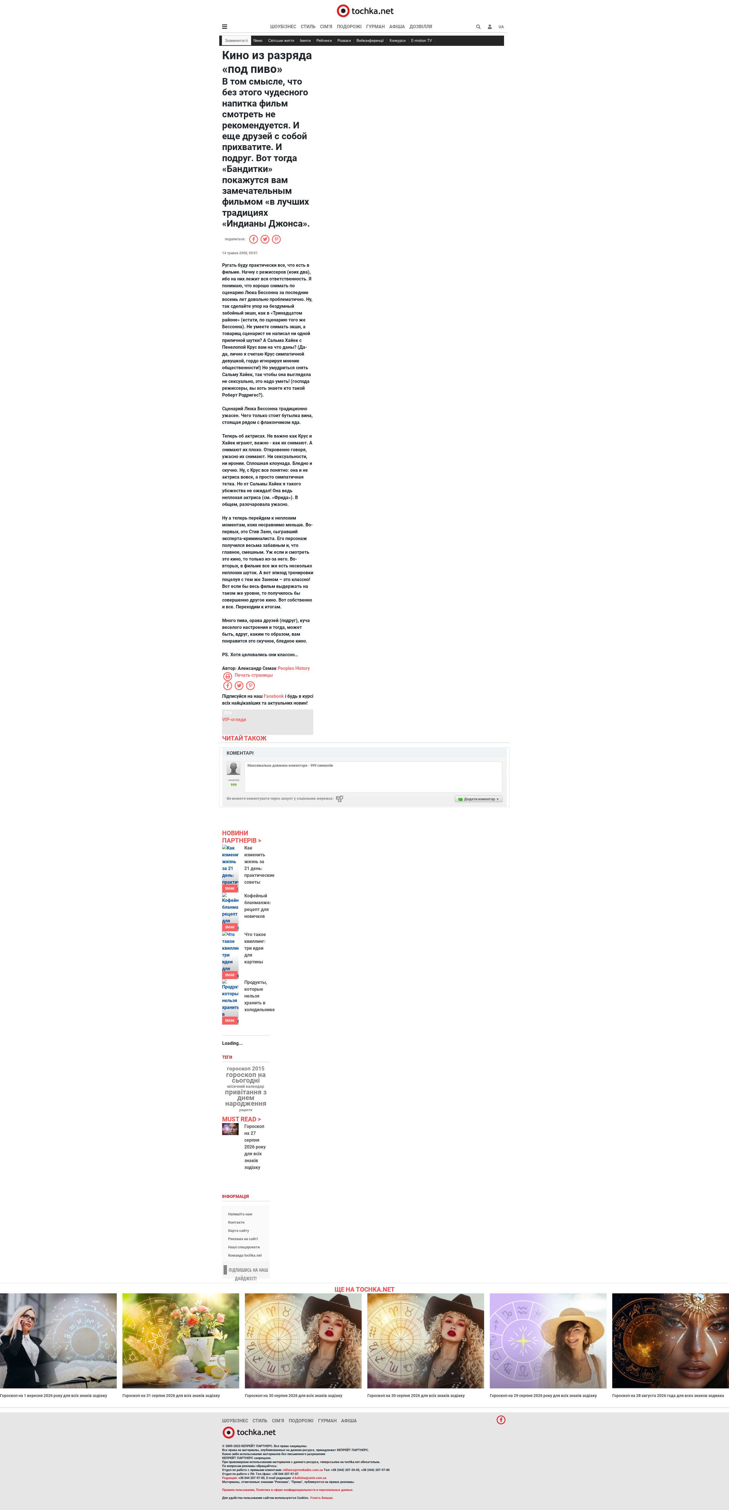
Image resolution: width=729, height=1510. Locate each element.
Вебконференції (370, 40)
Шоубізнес (283, 26)
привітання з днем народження (246, 1097)
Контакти (236, 1222)
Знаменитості (236, 40)
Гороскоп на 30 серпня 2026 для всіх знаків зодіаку (293, 1395)
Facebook (274, 696)
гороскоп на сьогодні (246, 1077)
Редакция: (229, 1478)
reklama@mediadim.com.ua (303, 1470)
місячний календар (245, 1087)
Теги (228, 1057)
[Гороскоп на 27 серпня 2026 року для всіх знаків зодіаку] (230, 1129)
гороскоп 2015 (246, 1068)
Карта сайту (238, 1230)
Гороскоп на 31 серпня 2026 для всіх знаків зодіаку (171, 1395)
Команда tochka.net (245, 1255)
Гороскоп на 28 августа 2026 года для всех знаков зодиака (668, 1395)
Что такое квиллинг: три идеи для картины (255, 948)
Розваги (344, 40)
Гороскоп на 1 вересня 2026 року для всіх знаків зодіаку (53, 1395)
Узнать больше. (321, 1498)
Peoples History (294, 668)
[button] (489, 26)
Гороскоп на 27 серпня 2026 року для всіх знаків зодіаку (255, 1147)
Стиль (308, 26)
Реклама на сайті (243, 1239)
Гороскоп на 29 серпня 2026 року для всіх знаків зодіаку (543, 1395)
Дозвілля (420, 26)
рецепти (245, 1110)
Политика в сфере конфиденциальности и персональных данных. (304, 1490)
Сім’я (326, 26)
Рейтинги (324, 40)
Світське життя (281, 40)
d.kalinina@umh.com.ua (309, 1478)
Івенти (305, 40)
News (258, 40)
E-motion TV (421, 40)
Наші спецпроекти (244, 1247)
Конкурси (398, 40)
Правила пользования (238, 1490)
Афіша (397, 26)
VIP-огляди (234, 719)
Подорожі (349, 26)
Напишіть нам (240, 1214)
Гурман (375, 26)
